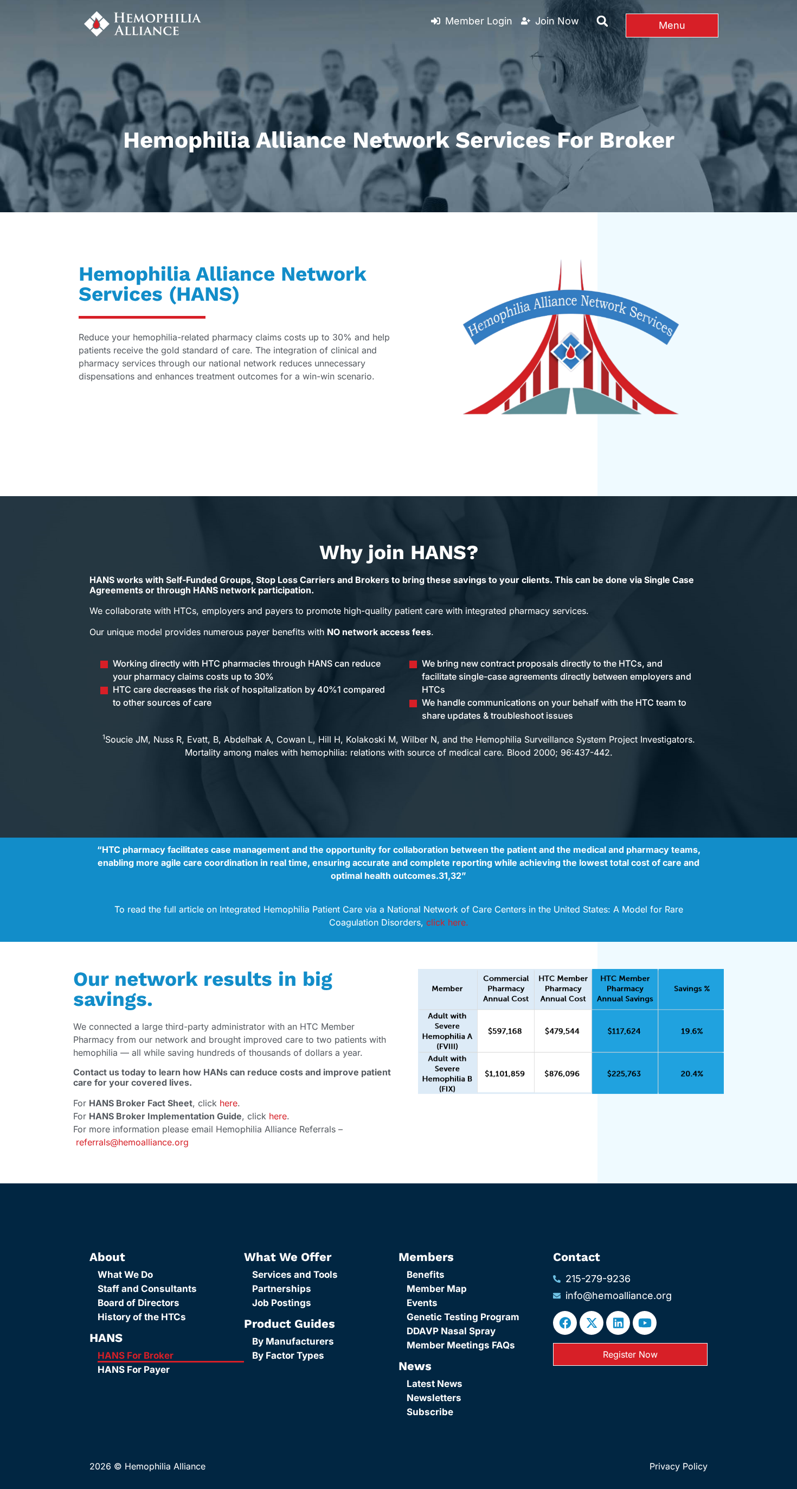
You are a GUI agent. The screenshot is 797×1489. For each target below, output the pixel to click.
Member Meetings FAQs (461, 1345)
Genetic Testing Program (463, 1316)
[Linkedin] (618, 1323)
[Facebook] (565, 1323)
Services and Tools (295, 1274)
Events (422, 1302)
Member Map (437, 1288)
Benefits (426, 1274)
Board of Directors (138, 1302)
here (228, 1103)
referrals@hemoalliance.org (132, 1142)
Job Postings (281, 1302)
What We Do (125, 1274)
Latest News (434, 1383)
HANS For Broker (135, 1355)
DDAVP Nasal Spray (451, 1331)
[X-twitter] (591, 1323)
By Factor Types (288, 1355)
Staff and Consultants (147, 1288)
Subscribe (430, 1411)
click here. (447, 922)
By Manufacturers (293, 1341)
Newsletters (434, 1397)
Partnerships (281, 1288)
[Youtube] (645, 1323)
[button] (602, 21)
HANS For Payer (134, 1369)
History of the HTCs (142, 1316)
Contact (576, 1257)
